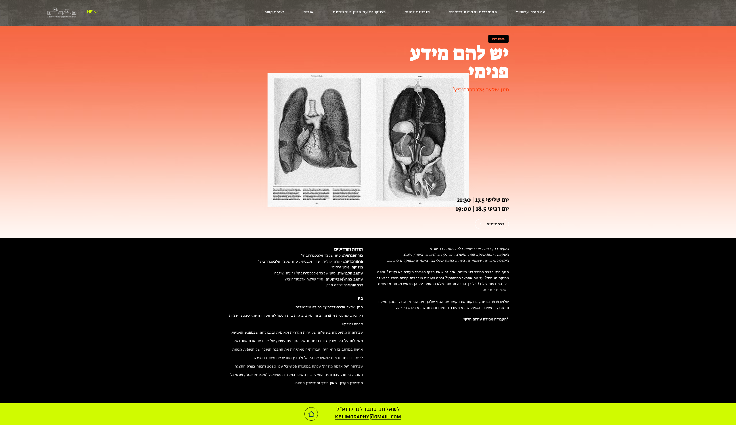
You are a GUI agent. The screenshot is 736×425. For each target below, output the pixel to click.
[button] (531, 12)
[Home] (311, 414)
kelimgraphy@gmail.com (368, 417)
